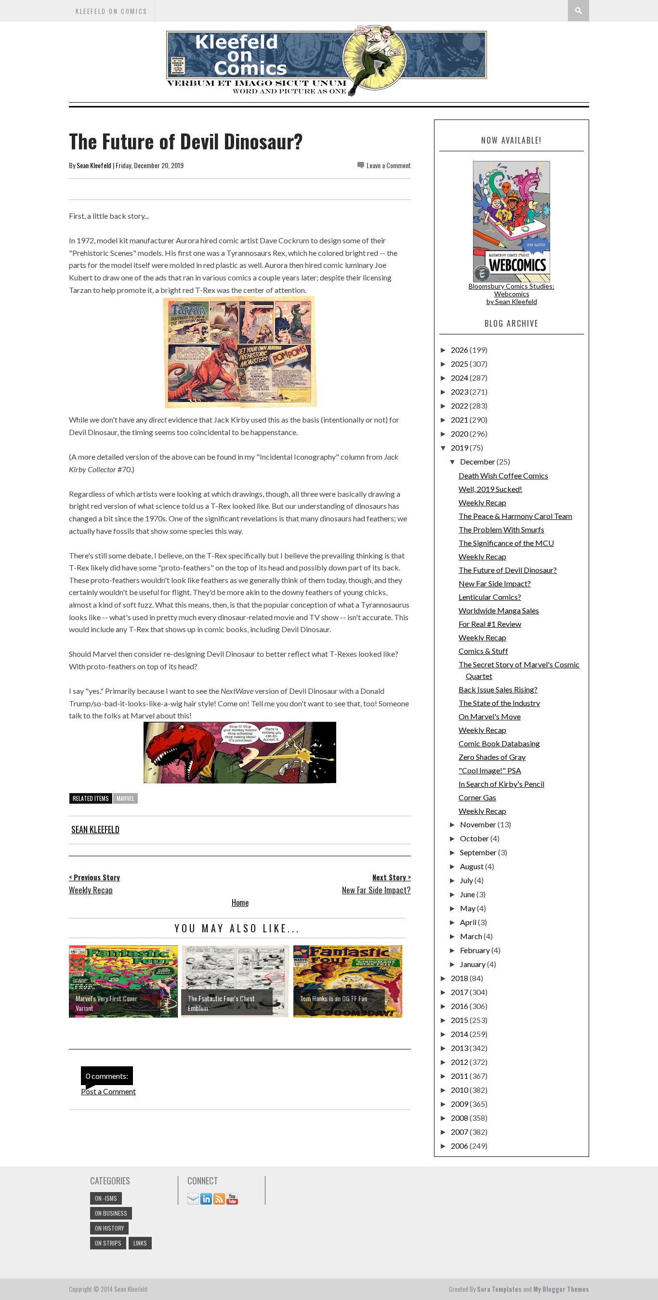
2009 (460, 1103)
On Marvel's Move (490, 716)
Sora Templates (499, 1289)
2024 (460, 377)
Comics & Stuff (483, 650)
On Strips (108, 1243)
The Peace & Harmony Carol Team (515, 515)
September (479, 852)
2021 (460, 419)
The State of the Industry (499, 702)
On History (109, 1228)
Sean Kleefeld (94, 165)
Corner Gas (477, 797)
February (475, 950)
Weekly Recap (482, 502)
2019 (460, 447)
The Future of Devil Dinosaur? (508, 569)
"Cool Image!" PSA (490, 770)
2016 (460, 1005)
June (468, 894)
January (473, 963)
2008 (460, 1117)
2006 (460, 1145)
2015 (460, 1019)
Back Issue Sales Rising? (498, 689)
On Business (111, 1213)
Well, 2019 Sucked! (490, 488)
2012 (460, 1061)
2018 (460, 977)
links (140, 1243)
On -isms (106, 1198)
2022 (460, 405)
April (469, 922)
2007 (460, 1131)
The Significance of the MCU (506, 542)
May (468, 908)
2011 (460, 1075)
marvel (125, 798)
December (478, 461)
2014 (460, 1033)
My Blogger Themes (561, 1289)
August (472, 866)
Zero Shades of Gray (492, 756)
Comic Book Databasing (499, 743)
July (467, 880)
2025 (460, 363)
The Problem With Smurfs (501, 529)
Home (240, 902)
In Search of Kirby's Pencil (501, 783)
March (472, 936)
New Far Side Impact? (495, 583)
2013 (460, 1047)
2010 (460, 1089)
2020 (460, 433)
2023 (460, 391)
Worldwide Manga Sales (499, 610)
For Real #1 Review (490, 623)
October (475, 838)
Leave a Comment (389, 165)
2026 (460, 349)
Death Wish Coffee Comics (503, 475)
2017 (460, 991)
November (479, 824)
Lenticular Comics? (490, 596)
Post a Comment (108, 1091)
